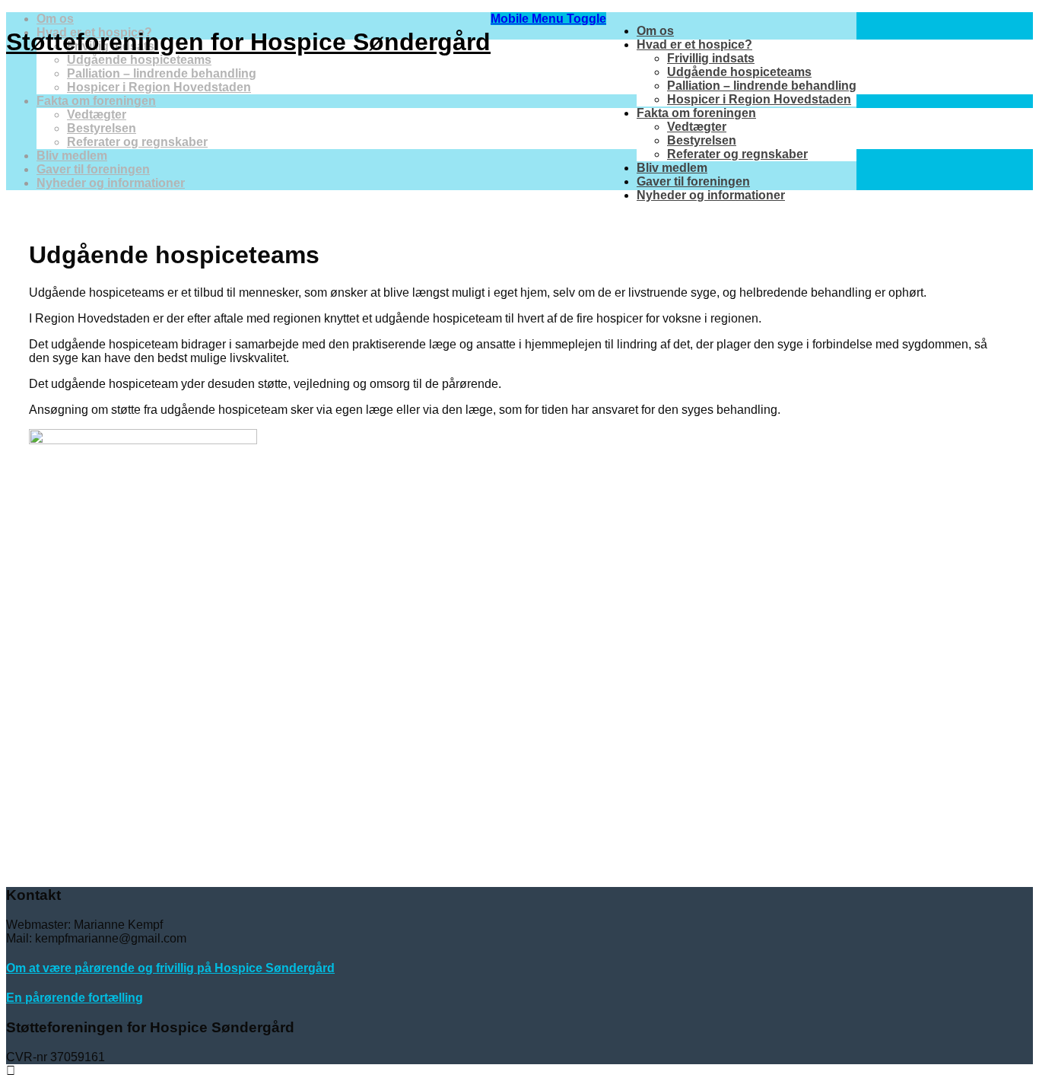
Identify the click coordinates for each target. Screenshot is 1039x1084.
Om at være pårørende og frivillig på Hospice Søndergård (170, 968)
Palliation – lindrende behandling (761, 85)
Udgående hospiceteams (739, 71)
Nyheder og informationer (711, 195)
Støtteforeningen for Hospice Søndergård (248, 42)
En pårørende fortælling (74, 997)
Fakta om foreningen (696, 112)
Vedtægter (696, 126)
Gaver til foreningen (693, 181)
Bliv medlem (672, 167)
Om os (655, 30)
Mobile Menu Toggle (548, 18)
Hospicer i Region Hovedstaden (759, 99)
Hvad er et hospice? (694, 44)
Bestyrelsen (701, 140)
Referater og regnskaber (737, 154)
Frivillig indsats (711, 58)
